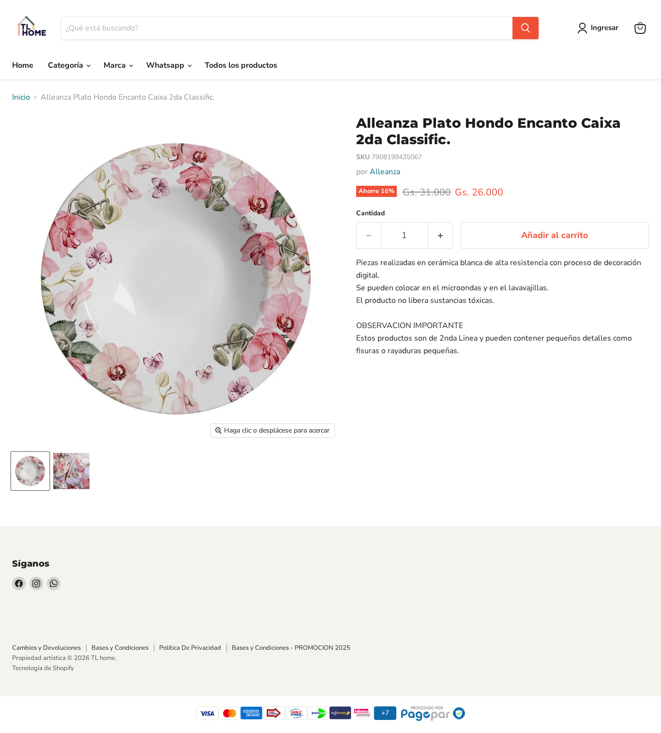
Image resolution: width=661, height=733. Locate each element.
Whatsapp (166, 65)
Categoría (66, 65)
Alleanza (385, 171)
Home (22, 65)
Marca (116, 65)
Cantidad (370, 213)
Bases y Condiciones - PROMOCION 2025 (291, 647)
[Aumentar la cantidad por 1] (440, 235)
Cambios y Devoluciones (46, 647)
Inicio (21, 97)
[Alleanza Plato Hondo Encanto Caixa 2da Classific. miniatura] (30, 471)
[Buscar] (525, 28)
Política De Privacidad (190, 647)
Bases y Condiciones (120, 647)
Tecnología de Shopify (43, 668)
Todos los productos (241, 65)
